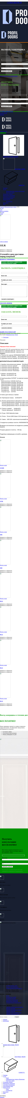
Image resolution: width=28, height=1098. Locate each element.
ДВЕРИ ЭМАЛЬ (10, 1011)
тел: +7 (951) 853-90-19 (12, 987)
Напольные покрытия (12, 1001)
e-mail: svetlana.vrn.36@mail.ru (14, 988)
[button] (6, 250)
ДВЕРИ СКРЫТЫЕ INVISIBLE (14, 1007)
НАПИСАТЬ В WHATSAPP (8, 332)
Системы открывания (12, 1000)
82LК (1, 701)
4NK (1, 568)
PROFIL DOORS (10, 1008)
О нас (7, 995)
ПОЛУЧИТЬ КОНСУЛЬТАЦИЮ (9, 76)
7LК (1, 209)
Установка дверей (11, 998)
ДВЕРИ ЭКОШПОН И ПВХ (14, 1010)
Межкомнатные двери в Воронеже (15, 191)
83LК (1, 668)
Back (7, 1078)
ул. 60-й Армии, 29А (11, 985)
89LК (1, 601)
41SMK (2, 468)
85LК (1, 634)
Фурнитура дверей (11, 997)
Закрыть (2, 1097)
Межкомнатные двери (11, 207)
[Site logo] (7, 122)
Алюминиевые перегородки (13, 1002)
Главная (2, 207)
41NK (1, 501)
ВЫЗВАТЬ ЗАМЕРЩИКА (7, 259)
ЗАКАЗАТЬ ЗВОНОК (6, 303)
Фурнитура (9, 201)
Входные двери (10, 192)
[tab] (15, 337)
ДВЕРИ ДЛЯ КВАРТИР (12, 1014)
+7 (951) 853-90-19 (14, 3)
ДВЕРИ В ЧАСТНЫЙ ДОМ (13, 1012)
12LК (1, 214)
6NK (1, 534)
